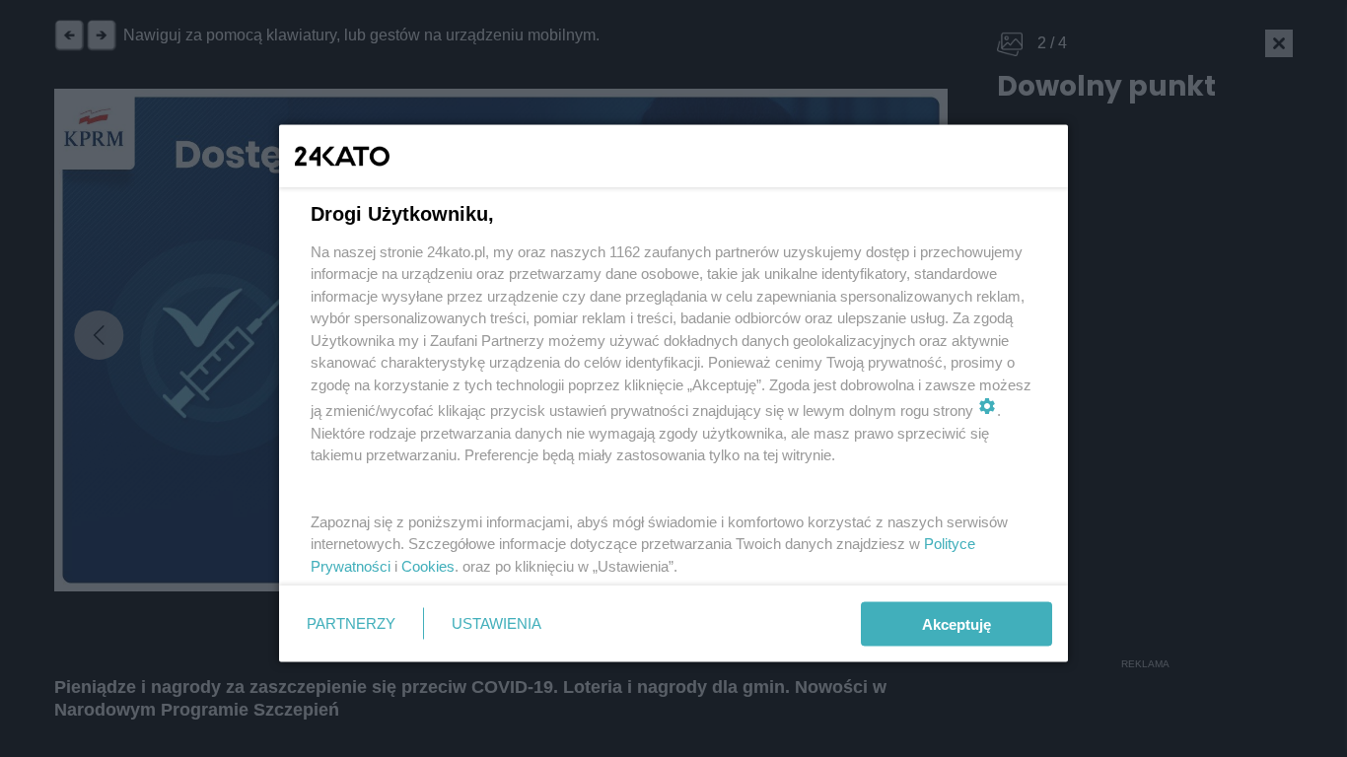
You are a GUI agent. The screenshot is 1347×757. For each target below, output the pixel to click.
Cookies (428, 565)
